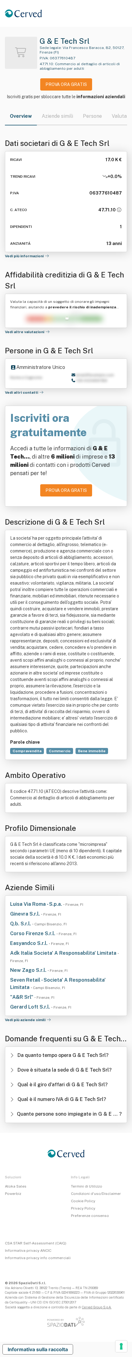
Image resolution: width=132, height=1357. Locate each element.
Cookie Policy (83, 1201)
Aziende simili (57, 116)
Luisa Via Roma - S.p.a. (36, 904)
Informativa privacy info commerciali (38, 1258)
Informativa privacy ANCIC (28, 1250)
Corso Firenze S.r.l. (33, 933)
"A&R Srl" (22, 997)
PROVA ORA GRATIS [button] (66, 84)
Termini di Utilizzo (86, 1186)
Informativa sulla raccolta (38, 1349)
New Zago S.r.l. (29, 970)
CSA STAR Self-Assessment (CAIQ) (35, 1243)
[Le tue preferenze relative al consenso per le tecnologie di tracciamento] (121, 1346)
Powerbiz (13, 1194)
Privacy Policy (83, 1208)
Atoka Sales (15, 1186)
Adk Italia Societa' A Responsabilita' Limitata (64, 953)
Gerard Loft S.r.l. (30, 1007)
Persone (92, 116)
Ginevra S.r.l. (25, 914)
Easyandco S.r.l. (29, 943)
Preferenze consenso (90, 1216)
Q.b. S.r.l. (21, 924)
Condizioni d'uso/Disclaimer (96, 1194)
